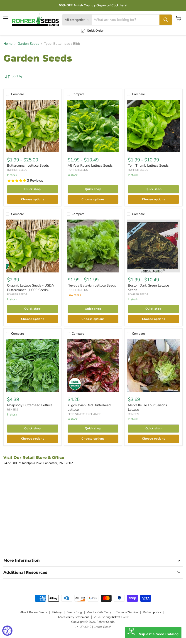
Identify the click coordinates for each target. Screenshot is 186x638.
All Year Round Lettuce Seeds (90, 165)
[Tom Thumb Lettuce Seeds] (153, 126)
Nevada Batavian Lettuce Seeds (92, 285)
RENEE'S (12, 409)
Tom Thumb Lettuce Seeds (148, 165)
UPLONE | (94, 627)
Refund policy (152, 612)
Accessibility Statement (73, 617)
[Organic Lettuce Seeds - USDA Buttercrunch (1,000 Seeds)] (32, 246)
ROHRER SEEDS (17, 170)
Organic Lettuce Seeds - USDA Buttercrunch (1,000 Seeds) (30, 287)
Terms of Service (127, 612)
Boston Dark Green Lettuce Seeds (148, 287)
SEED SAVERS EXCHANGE (84, 414)
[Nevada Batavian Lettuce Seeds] (93, 246)
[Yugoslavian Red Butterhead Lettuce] (93, 365)
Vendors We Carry (99, 612)
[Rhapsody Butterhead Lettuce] (32, 365)
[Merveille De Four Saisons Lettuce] (153, 365)
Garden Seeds (28, 44)
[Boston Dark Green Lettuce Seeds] (153, 246)
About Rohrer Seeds (33, 612)
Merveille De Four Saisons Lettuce (147, 407)
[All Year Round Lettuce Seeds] (93, 126)
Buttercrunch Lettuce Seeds (28, 165)
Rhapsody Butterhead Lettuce (29, 405)
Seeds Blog (74, 612)
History (57, 612)
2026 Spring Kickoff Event (111, 617)
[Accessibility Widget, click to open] (7, 631)
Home (7, 44)
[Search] (165, 20)
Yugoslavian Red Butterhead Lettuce (89, 407)
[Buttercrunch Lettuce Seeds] (32, 126)
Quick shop (32, 189)
